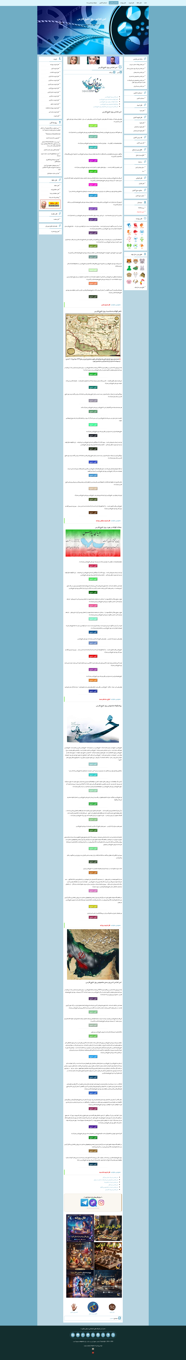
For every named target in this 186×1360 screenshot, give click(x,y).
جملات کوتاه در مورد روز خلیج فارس (108, 101)
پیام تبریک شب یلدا (54, 197)
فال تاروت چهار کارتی (53, 84)
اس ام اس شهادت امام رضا (111, 1182)
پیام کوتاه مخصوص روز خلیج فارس (109, 104)
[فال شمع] (80, 1256)
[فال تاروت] (108, 1228)
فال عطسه (56, 219)
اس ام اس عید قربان (139, 86)
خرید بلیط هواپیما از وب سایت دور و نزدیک (50, 154)
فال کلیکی (141, 183)
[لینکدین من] (73, 1335)
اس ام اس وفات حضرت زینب (136, 64)
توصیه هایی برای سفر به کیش (51, 149)
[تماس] (93, 1335)
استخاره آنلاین (103, 2)
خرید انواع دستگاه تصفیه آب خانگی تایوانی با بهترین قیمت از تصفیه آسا (50, 129)
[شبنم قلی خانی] (73, 60)
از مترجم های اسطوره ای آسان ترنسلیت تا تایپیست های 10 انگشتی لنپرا (51, 167)
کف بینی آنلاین (140, 142)
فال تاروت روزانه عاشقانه (52, 108)
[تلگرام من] (108, 1335)
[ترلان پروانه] (93, 60)
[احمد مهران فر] (113, 60)
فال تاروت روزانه (54, 64)
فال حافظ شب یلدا (54, 193)
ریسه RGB (141, 207)
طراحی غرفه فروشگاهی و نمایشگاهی (53, 160)
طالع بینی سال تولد (139, 287)
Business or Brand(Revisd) (53, 134)
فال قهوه (142, 122)
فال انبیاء (142, 110)
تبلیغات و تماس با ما (92, 2)
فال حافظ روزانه (55, 189)
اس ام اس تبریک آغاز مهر (111, 1189)
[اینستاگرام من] (98, 1335)
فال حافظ (139, 2)
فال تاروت (131, 2)
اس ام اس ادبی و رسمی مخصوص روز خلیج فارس (105, 106)
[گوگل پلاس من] (83, 1335)
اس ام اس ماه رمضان (139, 72)
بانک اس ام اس (114, 2)
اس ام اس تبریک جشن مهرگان (110, 1177)
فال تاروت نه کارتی (54, 96)
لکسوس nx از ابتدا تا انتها (52, 137)
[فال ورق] (80, 1284)
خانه (145, 2)
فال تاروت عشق (55, 104)
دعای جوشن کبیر (139, 167)
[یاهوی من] (113, 1335)
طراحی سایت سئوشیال (53, 173)
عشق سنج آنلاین (140, 195)
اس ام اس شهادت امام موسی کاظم (109, 1187)
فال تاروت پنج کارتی (54, 88)
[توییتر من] (88, 1335)
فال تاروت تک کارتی (54, 76)
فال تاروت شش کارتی (53, 92)
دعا (143, 171)
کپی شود (93, 125)
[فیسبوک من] (103, 1335)
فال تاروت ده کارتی (54, 100)
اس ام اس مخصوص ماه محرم (136, 76)
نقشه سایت (87, 1345)
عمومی (111, 1318)
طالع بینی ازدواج (140, 155)
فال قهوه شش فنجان (138, 130)
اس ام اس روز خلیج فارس (91, 19)
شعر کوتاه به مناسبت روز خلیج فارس (108, 99)
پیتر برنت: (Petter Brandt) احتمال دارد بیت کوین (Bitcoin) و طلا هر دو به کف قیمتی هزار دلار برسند (50, 143)
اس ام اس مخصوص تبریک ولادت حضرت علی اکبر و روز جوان (136, 81)
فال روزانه (123, 2)
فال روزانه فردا (55, 231)
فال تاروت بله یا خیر (54, 111)
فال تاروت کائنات (54, 72)
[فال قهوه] (108, 1256)
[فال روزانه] (80, 1228)
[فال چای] (108, 1284)
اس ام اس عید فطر (113, 1184)
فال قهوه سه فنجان (139, 126)
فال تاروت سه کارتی (54, 80)
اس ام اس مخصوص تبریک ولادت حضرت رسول (106, 1179)
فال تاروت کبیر (55, 68)
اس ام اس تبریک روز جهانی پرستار (135, 68)
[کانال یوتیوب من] (78, 1335)
